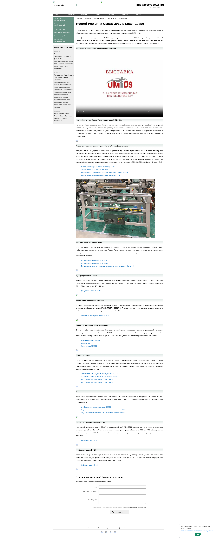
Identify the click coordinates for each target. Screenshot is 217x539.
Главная (56, 14)
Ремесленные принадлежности (59, 40)
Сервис (97, 14)
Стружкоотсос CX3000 (89, 346)
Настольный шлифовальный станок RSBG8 (97, 382)
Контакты (139, 14)
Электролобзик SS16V (89, 440)
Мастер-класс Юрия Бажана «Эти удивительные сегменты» (64, 77)
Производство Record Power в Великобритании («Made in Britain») (63, 116)
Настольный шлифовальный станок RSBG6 (97, 379)
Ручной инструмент (60, 29)
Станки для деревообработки (59, 19)
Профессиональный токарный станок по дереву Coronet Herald (104, 172)
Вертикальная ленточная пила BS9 (94, 260)
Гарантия (84, 14)
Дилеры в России (124, 528)
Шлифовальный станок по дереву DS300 (96, 407)
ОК (198, 534)
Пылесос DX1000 (87, 343)
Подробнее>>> (58, 68)
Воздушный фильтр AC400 (90, 340)
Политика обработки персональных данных (197, 531)
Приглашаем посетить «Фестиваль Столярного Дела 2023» (62, 56)
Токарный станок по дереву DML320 (94, 169)
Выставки (125, 14)
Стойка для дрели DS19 (89, 465)
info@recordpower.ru (150, 4)
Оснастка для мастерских (62, 32)
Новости (111, 14)
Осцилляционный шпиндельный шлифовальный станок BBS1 (103, 410)
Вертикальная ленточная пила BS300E (95, 263)
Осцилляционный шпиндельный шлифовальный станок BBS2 (103, 413)
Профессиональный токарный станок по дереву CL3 (100, 175)
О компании (71, 14)
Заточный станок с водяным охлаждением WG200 (99, 374)
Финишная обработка (61, 36)
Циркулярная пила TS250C (91, 291)
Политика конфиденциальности (107, 528)
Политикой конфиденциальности (137, 507)
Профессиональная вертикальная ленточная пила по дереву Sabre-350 (107, 266)
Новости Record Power (63, 47)
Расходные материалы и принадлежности (62, 25)
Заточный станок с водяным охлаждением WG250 (99, 376)
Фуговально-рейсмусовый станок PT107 (95, 315)
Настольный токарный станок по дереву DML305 (99, 167)
